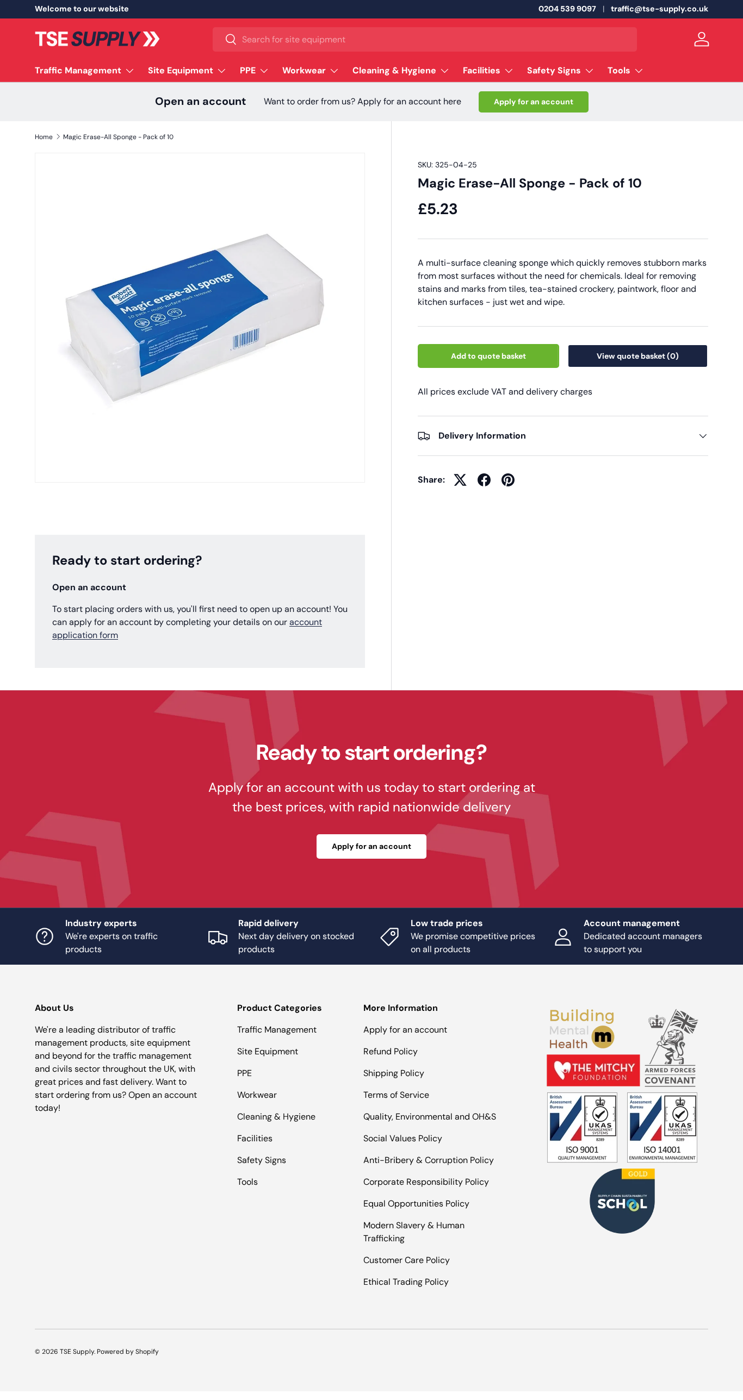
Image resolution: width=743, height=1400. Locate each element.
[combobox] (424, 39)
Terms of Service (396, 1095)
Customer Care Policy (406, 1260)
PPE (248, 70)
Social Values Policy (402, 1138)
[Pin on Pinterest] (508, 480)
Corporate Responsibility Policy (426, 1182)
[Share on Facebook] (484, 480)
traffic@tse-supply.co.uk (659, 9)
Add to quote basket (488, 356)
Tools (619, 70)
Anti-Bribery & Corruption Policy (428, 1160)
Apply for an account (533, 102)
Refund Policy (390, 1051)
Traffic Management (78, 70)
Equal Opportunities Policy (416, 1203)
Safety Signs (554, 70)
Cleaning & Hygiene (394, 70)
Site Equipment (180, 70)
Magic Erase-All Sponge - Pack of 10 (118, 137)
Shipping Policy (393, 1073)
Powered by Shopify (128, 1351)
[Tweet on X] (460, 480)
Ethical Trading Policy (406, 1282)
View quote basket (638, 356)
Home (44, 137)
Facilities (481, 70)
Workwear (304, 70)
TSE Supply (77, 1351)
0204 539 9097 (567, 9)
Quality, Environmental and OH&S (429, 1116)
